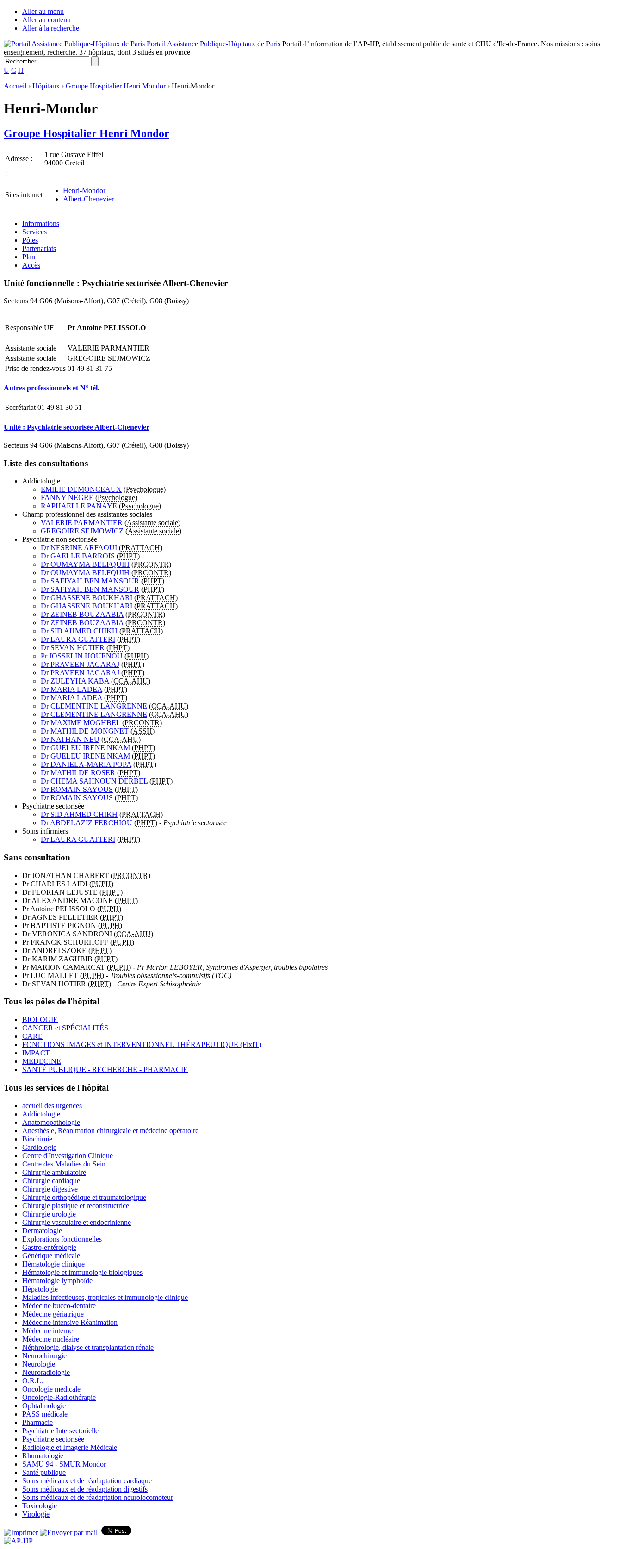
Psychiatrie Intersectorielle (60, 1431)
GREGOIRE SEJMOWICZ (82, 531)
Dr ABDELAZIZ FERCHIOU (86, 823)
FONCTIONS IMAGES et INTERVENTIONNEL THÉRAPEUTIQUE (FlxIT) (141, 1044)
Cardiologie (39, 1147)
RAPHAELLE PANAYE (79, 506)
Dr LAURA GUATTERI (78, 639)
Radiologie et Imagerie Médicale (69, 1447)
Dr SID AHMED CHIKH (79, 631)
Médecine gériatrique (53, 1314)
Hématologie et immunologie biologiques (82, 1272)
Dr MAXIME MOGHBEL (80, 723)
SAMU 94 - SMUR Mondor (64, 1464)
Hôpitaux (46, 86)
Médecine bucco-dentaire (59, 1306)
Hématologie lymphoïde (57, 1281)
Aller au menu (43, 11)
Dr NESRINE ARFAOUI (79, 548)
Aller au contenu (46, 20)
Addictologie (41, 1114)
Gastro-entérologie (49, 1247)
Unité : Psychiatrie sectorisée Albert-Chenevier (76, 427)
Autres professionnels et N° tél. (51, 388)
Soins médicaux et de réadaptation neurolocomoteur (97, 1497)
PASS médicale (45, 1414)
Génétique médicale (51, 1256)
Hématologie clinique (53, 1264)
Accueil (15, 86)
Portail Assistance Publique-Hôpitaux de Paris (213, 44)
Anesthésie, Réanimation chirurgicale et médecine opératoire (110, 1131)
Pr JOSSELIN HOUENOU (82, 656)
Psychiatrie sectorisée (53, 1439)
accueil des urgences (52, 1106)
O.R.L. (32, 1381)
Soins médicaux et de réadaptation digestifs (85, 1489)
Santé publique (44, 1472)
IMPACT (36, 1053)
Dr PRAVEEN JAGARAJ (80, 664)
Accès (31, 265)
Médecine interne (47, 1331)
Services (34, 232)
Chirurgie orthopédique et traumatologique (84, 1197)
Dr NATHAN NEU (70, 739)
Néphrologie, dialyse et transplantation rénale (88, 1347)
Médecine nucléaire (50, 1339)
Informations (40, 223)
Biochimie (37, 1139)
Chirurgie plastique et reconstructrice (75, 1206)
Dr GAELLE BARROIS (78, 556)
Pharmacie (37, 1422)
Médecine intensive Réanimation (70, 1322)
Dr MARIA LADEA (71, 689)
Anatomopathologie (51, 1122)
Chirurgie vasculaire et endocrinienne (76, 1222)
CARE (32, 1036)
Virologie (36, 1514)
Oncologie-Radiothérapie (59, 1397)
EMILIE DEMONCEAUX (81, 489)
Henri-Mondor (84, 190)
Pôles (30, 240)
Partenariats (39, 248)
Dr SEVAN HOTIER (73, 648)
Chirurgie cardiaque (51, 1181)
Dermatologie (42, 1231)
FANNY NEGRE (67, 498)
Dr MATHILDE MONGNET (85, 731)
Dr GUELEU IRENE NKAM (85, 748)
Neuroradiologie (46, 1372)
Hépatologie (40, 1289)
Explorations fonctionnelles (62, 1239)
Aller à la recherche (50, 28)
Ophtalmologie (44, 1406)
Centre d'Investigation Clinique (67, 1156)
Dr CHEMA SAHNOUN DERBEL (94, 781)
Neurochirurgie (44, 1356)
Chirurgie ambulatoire (54, 1172)
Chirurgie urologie (49, 1214)
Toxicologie (39, 1506)
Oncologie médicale (51, 1389)
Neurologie (38, 1364)
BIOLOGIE (40, 1019)
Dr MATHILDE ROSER (78, 773)
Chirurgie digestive (50, 1189)
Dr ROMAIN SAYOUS (77, 789)
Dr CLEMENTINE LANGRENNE (94, 706)
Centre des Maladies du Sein (63, 1164)
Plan (28, 257)
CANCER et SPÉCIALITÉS (65, 1028)
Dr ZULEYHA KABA (75, 681)
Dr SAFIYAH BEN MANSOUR (90, 581)
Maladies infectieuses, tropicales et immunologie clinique (105, 1297)
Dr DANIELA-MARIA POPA (86, 764)
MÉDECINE (41, 1061)
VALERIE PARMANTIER (82, 523)
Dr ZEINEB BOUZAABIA (82, 614)
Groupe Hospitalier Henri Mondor (116, 86)
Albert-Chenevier (88, 199)
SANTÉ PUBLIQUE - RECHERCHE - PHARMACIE (105, 1069)
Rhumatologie (42, 1456)
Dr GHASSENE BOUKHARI (86, 598)
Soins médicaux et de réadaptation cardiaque (87, 1481)
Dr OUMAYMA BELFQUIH (85, 564)
